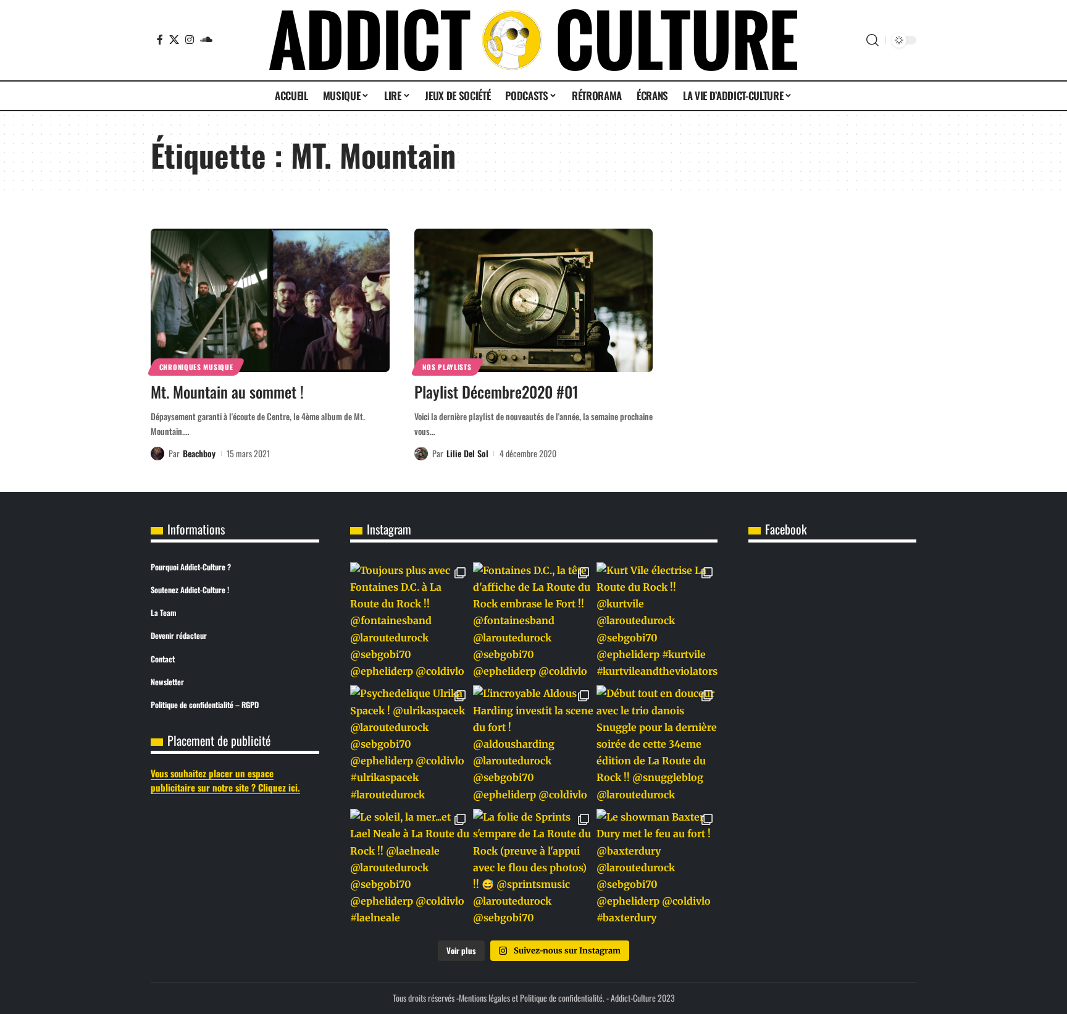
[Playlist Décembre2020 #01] (533, 300)
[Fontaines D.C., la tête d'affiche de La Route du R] (533, 622)
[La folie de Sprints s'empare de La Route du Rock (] (533, 869)
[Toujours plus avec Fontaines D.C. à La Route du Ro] (410, 622)
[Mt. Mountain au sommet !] (270, 300)
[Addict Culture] (533, 40)
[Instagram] (189, 39)
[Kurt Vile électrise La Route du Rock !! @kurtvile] (657, 622)
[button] (872, 40)
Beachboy (199, 453)
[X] (174, 39)
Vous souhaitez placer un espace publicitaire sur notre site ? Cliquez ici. (225, 780)
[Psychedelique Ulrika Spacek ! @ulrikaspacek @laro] (410, 745)
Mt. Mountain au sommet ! (227, 391)
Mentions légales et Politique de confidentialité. (532, 997)
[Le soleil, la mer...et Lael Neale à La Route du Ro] (410, 869)
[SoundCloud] (206, 39)
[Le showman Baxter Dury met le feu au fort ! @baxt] (657, 869)
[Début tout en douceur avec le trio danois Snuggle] (657, 745)
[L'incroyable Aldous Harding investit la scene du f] (533, 745)
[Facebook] (160, 39)
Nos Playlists (446, 366)
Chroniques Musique (196, 366)
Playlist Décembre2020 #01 (496, 391)
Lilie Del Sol (467, 453)
